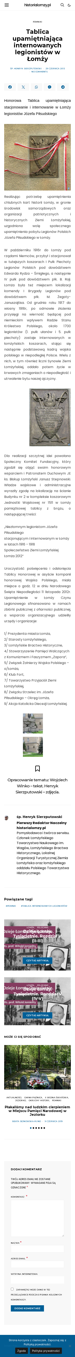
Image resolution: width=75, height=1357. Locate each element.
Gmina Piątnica (33, 1097)
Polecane (42, 927)
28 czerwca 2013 (39, 951)
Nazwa (16, 1243)
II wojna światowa (56, 1097)
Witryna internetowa (24, 1274)
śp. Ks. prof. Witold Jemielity (37, 948)
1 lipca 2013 (56, 1006)
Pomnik (11, 906)
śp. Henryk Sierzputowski (26, 68)
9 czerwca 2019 (53, 1121)
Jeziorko (20, 1100)
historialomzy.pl (37, 5)
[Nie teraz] (70, 1346)
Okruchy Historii (39, 1100)
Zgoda (21, 1350)
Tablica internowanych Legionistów (44, 906)
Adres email (19, 1258)
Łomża (30, 927)
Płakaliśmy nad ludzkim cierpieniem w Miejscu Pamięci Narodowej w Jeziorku (37, 1111)
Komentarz (18, 1197)
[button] (69, 5)
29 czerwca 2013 (55, 68)
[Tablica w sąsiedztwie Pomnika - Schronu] (33, 723)
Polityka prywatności (46, 1350)
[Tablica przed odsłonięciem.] (37, 157)
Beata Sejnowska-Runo (26, 1121)
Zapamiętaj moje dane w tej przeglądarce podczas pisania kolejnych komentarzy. (36, 1295)
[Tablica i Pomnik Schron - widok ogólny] (33, 747)
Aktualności (14, 1097)
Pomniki (37, 22)
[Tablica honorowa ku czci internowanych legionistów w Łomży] (50, 417)
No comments (39, 72)
